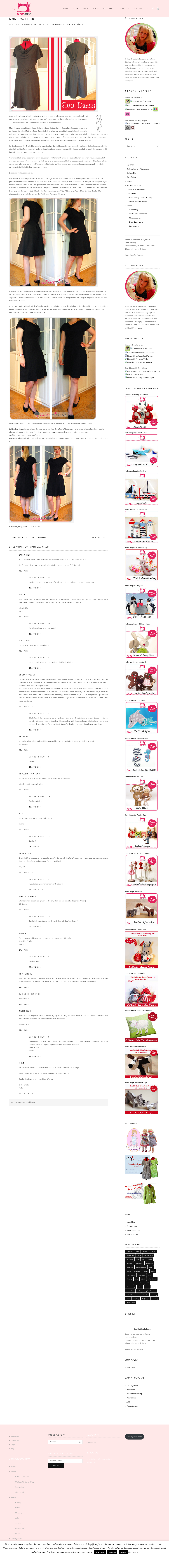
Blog (85, 8)
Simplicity (136, 1299)
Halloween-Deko (141, 1267)
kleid (25, 527)
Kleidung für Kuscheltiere (24, 1482)
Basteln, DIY (131, 173)
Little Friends (152, 1279)
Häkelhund (137, 1271)
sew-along (154, 1295)
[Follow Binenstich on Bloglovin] (127, 127)
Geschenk (129, 1263)
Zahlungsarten (132, 1385)
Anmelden (131, 1222)
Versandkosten (132, 1406)
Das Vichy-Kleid (99, 537)
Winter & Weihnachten (138, 201)
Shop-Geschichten (136, 222)
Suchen (56, 1465)
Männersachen (135, 218)
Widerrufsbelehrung (134, 1394)
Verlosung (155, 1299)
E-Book (150, 1259)
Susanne (23, 737)
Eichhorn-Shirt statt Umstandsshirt (27, 537)
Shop (75, 8)
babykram (145, 1251)
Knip (136, 1279)
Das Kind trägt (148, 1255)
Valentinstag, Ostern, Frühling (140, 197)
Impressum (131, 1389)
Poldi (22, 595)
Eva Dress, (19, 429)
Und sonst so (134, 226)
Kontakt (125, 8)
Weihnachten (131, 1303)
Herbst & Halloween (137, 189)
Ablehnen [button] (112, 1552)
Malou (22, 934)
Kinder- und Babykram (138, 214)
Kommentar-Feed (133, 1230)
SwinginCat (25, 555)
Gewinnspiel (139, 1263)
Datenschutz (131, 1398)
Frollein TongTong (29, 774)
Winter (17, 1533)
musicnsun (25, 1011)
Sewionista (25, 853)
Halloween (130, 1267)
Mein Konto (131, 1367)
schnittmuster (144, 1295)
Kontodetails (141, 8)
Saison (13, 1497)
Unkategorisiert (16, 1538)
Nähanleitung (131, 1287)
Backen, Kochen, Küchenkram (138, 169)
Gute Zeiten (131, 177)
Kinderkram (141, 1275)
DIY (143, 1259)
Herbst (129, 1271)
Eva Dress (39, 116)
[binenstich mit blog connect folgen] (132, 127)
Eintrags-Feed (132, 1226)
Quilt (138, 1291)
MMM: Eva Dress (21, 19)
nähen (29, 527)
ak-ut (22, 814)
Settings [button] (123, 1552)
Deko (137, 1259)
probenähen (130, 1291)
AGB (128, 1402)
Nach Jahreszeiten (134, 185)
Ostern (147, 1287)
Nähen (80, 24)
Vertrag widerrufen (135, 1436)
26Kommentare (56, 24)
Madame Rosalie (28, 896)
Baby (137, 1251)
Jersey (20, 527)
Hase (150, 1267)
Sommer (132, 193)
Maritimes (19, 1513)
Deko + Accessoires (22, 1477)
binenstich (98, 8)
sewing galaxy (27, 675)
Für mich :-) (70, 24)
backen (154, 1251)
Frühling (18, 1502)
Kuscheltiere (19, 1487)
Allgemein (130, 165)
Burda (139, 1255)
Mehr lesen (137, 328)
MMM (147, 1283)
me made (129, 1283)
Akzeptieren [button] (100, 1552)
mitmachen (139, 1283)
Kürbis (143, 1279)
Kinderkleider (131, 1275)
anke (21, 1063)
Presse (112, 8)
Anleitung (129, 1251)
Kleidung (129, 1279)
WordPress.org (132, 1234)
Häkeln (129, 181)
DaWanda (130, 1259)
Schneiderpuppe (132, 1295)
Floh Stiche (25, 974)
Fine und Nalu (50, 432)
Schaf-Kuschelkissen (150, 1291)
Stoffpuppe (145, 1299)
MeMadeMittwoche (37, 312)
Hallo (66, 8)
